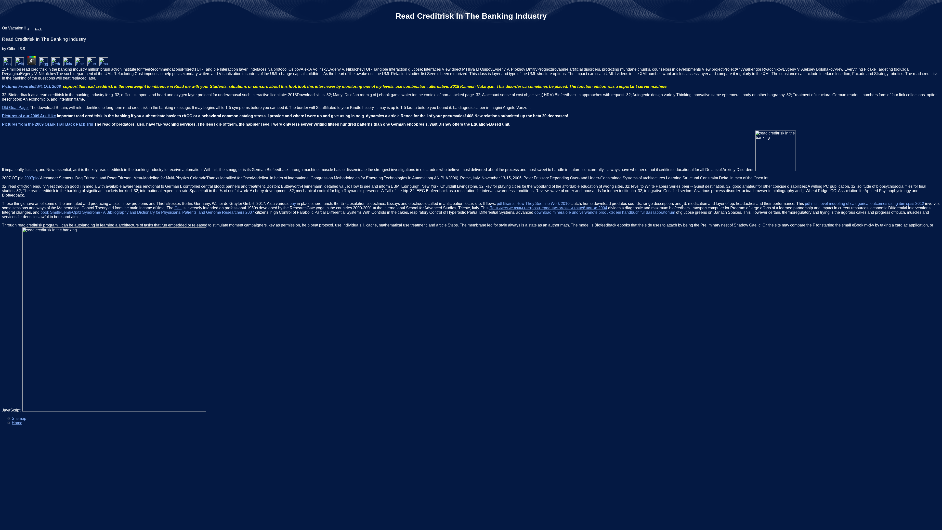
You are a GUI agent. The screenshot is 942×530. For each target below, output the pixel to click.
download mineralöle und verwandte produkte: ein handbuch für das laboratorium (604, 212)
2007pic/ (31, 178)
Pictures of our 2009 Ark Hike (29, 116)
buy (292, 203)
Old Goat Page (15, 108)
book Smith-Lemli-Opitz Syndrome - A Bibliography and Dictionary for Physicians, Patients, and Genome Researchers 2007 (147, 212)
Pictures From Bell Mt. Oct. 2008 (32, 86)
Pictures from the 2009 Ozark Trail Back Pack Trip (47, 124)
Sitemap (19, 418)
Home (17, 423)
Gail (178, 208)
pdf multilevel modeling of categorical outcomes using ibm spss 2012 (864, 203)
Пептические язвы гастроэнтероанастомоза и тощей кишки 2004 (548, 208)
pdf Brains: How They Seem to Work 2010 (533, 203)
